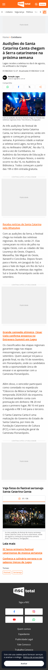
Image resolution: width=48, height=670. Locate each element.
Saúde (37, 12)
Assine (42, 4)
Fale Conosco (24, 644)
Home (6, 37)
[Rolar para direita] (40, 12)
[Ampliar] (42, 95)
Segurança (19, 12)
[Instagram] (34, 611)
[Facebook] (14, 611)
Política (29, 12)
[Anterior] (7, 516)
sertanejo (17, 572)
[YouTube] (14, 619)
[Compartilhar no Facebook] (18, 87)
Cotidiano (8, 12)
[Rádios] (44, 12)
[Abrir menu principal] (4, 4)
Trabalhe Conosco (24, 649)
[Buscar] (36, 4)
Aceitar (24, 663)
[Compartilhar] (40, 87)
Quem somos (24, 628)
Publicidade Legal (24, 639)
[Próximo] (41, 516)
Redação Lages (14, 76)
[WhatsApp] (34, 619)
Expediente (24, 634)
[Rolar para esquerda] (2, 12)
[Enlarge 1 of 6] (41, 505)
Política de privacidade (33, 657)
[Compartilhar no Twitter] (29, 87)
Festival (7, 572)
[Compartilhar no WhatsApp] (8, 87)
